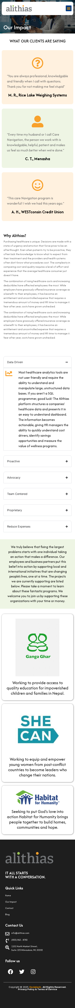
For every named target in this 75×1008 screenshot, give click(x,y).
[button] (69, 8)
